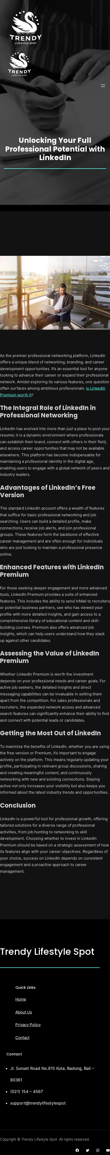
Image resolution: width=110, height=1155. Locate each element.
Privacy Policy (28, 1024)
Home (20, 999)
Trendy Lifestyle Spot (47, 951)
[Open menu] (103, 86)
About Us (23, 1012)
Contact (22, 1037)
